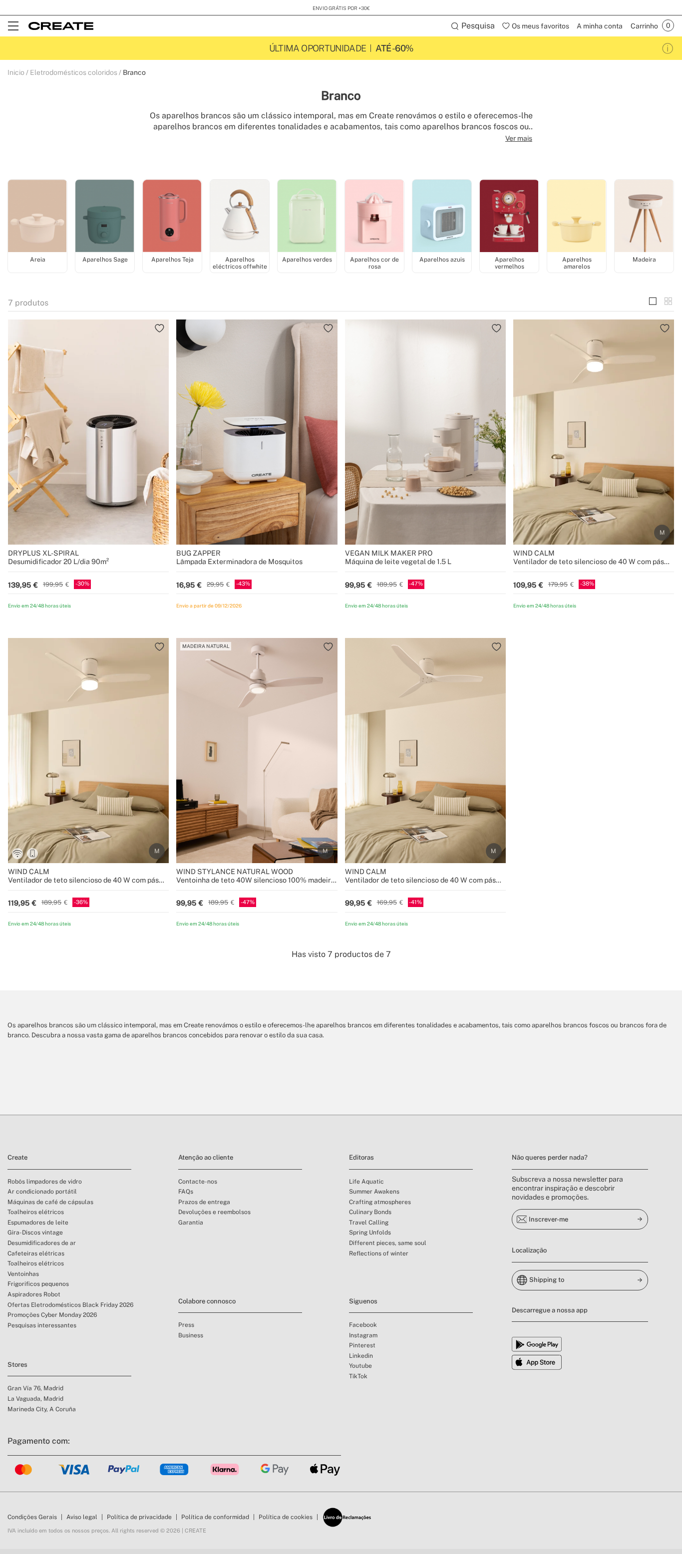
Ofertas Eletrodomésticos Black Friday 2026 (70, 1304)
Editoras (361, 1157)
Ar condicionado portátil (42, 1191)
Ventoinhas (23, 1273)
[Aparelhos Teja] (172, 217)
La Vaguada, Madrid (35, 1398)
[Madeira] (644, 217)
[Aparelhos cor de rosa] (374, 217)
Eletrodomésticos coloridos (73, 72)
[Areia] (37, 217)
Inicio (15, 72)
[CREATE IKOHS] (61, 26)
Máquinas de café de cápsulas (50, 1202)
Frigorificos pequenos (38, 1283)
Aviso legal (81, 1517)
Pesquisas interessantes (41, 1325)
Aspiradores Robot (33, 1294)
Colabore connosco (207, 1301)
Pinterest (362, 1345)
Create (17, 1157)
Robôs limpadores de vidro (44, 1181)
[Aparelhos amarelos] (576, 217)
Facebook (363, 1324)
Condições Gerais (32, 1517)
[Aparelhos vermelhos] (509, 217)
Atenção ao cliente (205, 1157)
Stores (17, 1364)
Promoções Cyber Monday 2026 (52, 1314)
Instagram (363, 1335)
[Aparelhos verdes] (307, 217)
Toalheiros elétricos (35, 1212)
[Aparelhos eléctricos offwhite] (239, 217)
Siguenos (363, 1301)
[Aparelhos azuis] (441, 217)
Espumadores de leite (37, 1222)
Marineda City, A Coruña (41, 1409)
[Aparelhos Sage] (104, 217)
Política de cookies (286, 1517)
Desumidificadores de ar (41, 1243)
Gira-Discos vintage (35, 1232)
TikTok (358, 1376)
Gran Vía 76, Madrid (35, 1388)
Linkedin (361, 1355)
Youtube (360, 1365)
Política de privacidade (139, 1517)
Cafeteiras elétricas (35, 1253)
